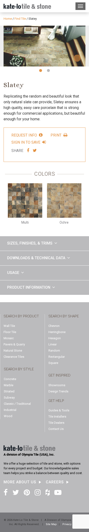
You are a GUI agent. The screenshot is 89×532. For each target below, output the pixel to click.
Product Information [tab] (28, 287)
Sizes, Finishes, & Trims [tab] (29, 243)
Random (54, 350)
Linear (52, 344)
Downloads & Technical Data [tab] (36, 258)
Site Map (51, 524)
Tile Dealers (56, 422)
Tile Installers (57, 416)
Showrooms (56, 385)
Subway (9, 397)
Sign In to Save (25, 142)
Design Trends (58, 391)
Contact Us (56, 429)
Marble (8, 385)
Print (56, 135)
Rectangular (56, 356)
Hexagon (54, 338)
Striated (9, 391)
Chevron (54, 326)
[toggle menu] (80, 6)
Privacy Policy (71, 524)
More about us (20, 482)
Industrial (10, 410)
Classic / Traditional (17, 403)
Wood (8, 416)
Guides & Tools (58, 410)
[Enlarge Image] (44, 46)
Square (53, 363)
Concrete (10, 379)
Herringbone (57, 332)
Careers (55, 482)
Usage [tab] (13, 272)
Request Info (24, 135)
